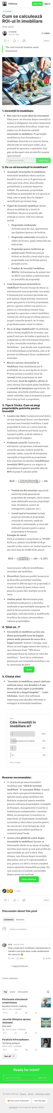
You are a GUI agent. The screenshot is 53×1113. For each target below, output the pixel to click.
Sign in (47, 4)
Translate (8, 11)
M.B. (10, 944)
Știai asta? (6, 1026)
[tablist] (14, 919)
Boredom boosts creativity (14, 1006)
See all (7, 1056)
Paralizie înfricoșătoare (15, 1039)
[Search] (48, 992)
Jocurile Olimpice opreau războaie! (16, 1021)
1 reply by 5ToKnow (19, 966)
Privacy (23, 1094)
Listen (47, 33)
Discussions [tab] (23, 992)
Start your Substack (19, 1100)
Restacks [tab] (20, 919)
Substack (13, 1107)
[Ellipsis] (49, 944)
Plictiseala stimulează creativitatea (14, 1001)
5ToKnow (12, 32)
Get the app (39, 1100)
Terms (30, 1094)
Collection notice (42, 1094)
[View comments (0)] (16, 1012)
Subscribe (37, 4)
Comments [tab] (8, 919)
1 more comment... (10, 978)
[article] (26, 1006)
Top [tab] (5, 992)
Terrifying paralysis (11, 1043)
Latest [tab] (12, 992)
